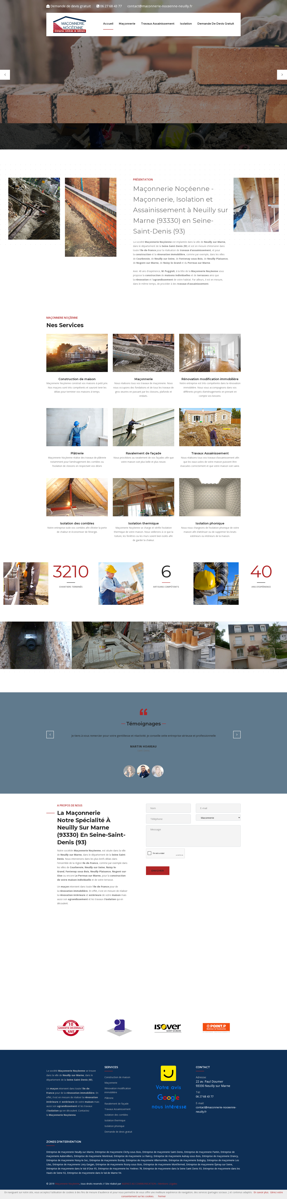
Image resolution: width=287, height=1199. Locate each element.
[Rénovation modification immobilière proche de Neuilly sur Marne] (210, 353)
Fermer (162, 1196)
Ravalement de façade (143, 453)
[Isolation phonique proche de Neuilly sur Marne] (210, 497)
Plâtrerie (77, 453)
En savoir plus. (261, 1192)
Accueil (108, 23)
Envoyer (157, 870)
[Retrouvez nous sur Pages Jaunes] (168, 1073)
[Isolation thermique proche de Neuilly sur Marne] (143, 497)
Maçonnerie (127, 23)
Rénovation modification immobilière (210, 379)
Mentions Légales (167, 1183)
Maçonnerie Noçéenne (67, 1183)
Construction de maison (77, 379)
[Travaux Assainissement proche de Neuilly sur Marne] (210, 427)
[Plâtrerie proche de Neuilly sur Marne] (77, 427)
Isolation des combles (77, 523)
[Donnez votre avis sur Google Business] (168, 1097)
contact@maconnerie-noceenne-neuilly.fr (159, 6)
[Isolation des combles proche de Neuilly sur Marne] (77, 497)
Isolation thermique (143, 523)
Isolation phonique (209, 523)
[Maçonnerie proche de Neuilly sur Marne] (143, 353)
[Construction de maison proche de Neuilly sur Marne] (77, 353)
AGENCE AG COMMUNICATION (139, 1183)
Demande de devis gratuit (70, 6)
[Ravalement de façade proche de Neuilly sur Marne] (143, 427)
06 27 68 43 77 (110, 6)
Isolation (186, 23)
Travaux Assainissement (157, 23)
